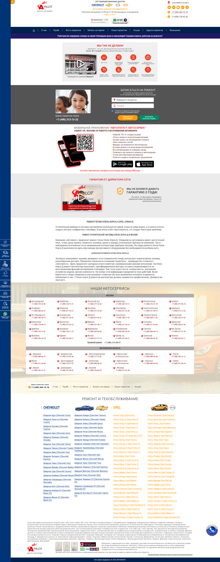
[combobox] (133, 99)
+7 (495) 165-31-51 (38, 370)
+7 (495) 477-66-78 (178, 304)
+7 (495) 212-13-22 (67, 119)
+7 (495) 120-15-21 (66, 304)
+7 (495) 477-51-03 (178, 331)
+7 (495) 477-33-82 (94, 304)
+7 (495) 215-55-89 (66, 356)
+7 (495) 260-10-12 (122, 304)
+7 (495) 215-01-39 (150, 304)
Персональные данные (165, 554)
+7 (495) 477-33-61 (66, 317)
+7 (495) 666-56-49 (150, 356)
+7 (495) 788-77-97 (122, 317)
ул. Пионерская (122, 363)
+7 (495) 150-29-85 (38, 304)
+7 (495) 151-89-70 (150, 311)
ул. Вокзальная (121, 356)
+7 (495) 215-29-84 (38, 363)
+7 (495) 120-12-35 (38, 331)
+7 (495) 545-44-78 (38, 338)
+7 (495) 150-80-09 (94, 370)
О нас (55, 386)
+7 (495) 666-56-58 (150, 363)
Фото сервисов (80, 386)
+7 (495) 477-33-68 (94, 311)
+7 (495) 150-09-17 (66, 338)
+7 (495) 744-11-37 (66, 331)
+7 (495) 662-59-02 (122, 331)
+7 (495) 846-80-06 (94, 363)
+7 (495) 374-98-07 (112, 342)
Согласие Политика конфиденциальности (182, 554)
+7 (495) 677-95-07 (94, 317)
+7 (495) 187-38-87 (66, 370)
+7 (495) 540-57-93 (178, 324)
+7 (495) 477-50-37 (66, 311)
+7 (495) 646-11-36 (150, 317)
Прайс (66, 386)
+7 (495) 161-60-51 (122, 338)
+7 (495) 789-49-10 (38, 317)
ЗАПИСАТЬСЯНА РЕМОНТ (127, 118)
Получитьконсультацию (149, 118)
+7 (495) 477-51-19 (94, 338)
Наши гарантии (122, 386)
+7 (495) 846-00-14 (150, 331)
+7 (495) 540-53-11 (178, 338)
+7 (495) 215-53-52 (66, 324)
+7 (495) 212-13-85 (94, 356)
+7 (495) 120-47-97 (66, 363)
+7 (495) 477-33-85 (122, 311)
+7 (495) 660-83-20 (150, 338)
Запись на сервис (101, 386)
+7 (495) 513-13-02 (178, 311)
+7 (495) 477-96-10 (122, 324)
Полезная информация (153, 554)
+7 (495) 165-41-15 (178, 356)
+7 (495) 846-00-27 (38, 311)
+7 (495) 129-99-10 (38, 324)
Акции (138, 386)
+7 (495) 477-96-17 (94, 324)
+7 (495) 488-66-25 (38, 356)
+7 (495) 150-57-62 (178, 317)
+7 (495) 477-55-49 (122, 370)
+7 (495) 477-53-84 (150, 324)
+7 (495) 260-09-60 (94, 331)
